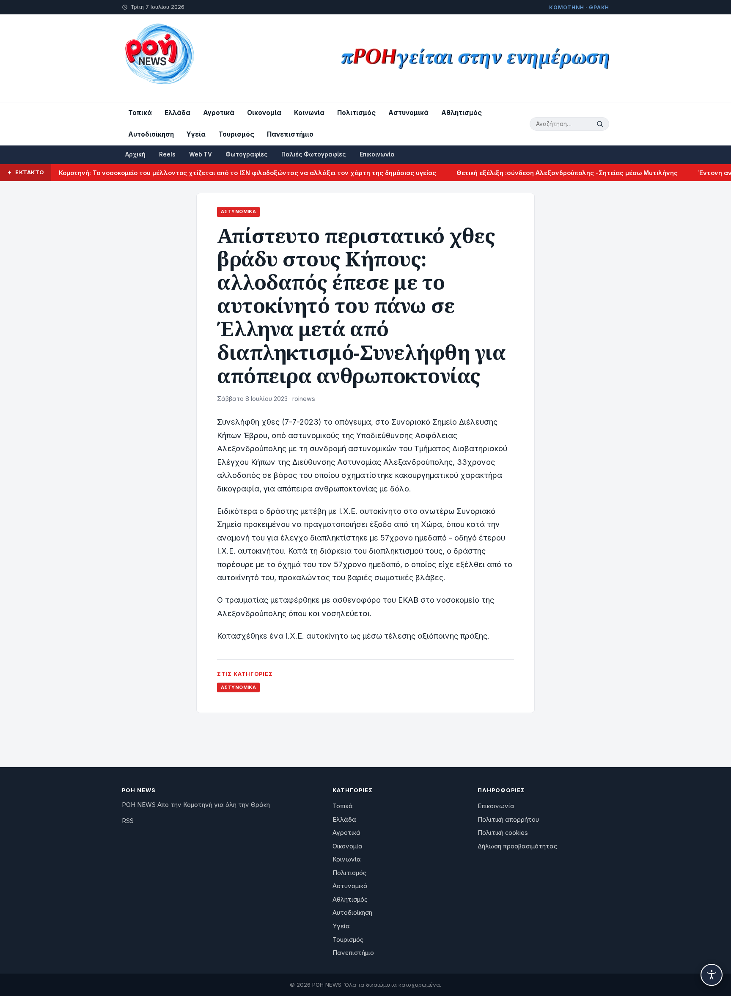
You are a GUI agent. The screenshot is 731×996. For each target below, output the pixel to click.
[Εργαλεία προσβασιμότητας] (712, 975)
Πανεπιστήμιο (290, 134)
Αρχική (135, 154)
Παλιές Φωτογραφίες (313, 154)
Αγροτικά (218, 113)
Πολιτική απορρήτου (508, 819)
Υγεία (196, 134)
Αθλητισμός (461, 113)
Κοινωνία (309, 113)
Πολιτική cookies (503, 833)
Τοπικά (140, 113)
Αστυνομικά (408, 113)
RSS (128, 821)
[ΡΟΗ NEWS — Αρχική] (159, 58)
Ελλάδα (177, 113)
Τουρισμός (236, 134)
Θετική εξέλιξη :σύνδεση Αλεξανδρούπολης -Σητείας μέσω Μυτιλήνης (549, 172)
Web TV (200, 154)
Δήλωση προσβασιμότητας (517, 846)
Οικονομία (264, 113)
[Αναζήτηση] (601, 124)
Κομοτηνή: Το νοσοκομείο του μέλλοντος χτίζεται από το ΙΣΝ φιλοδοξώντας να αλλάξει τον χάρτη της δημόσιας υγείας (229, 172)
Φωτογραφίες (246, 154)
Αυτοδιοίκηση (151, 134)
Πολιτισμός (356, 113)
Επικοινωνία (377, 154)
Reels (167, 154)
